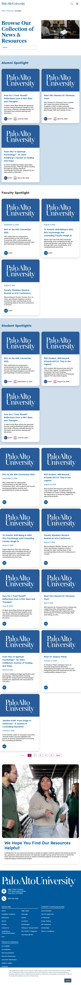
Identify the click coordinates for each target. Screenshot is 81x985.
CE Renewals (45, 918)
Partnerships (25, 924)
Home (4, 11)
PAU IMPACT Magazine (29, 931)
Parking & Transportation (29, 928)
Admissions (5, 918)
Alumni (4, 921)
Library (23, 918)
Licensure (5, 966)
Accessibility (6, 946)
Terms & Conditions (47, 931)
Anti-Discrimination (8, 953)
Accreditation (6, 949)
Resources (10, 11)
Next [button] (58, 755)
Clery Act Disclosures (8, 956)
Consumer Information (9, 960)
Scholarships (45, 928)
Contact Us (5, 928)
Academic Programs (8, 914)
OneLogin (24, 914)
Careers (4, 924)
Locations (24, 921)
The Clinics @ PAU (27, 935)
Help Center (25, 911)
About (4, 911)
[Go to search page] (72, 4)
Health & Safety (7, 963)
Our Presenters (46, 924)
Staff (10, 119)
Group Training (46, 921)
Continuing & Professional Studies (8, 932)
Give (3, 937)
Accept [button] (68, 980)
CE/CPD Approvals (47, 914)
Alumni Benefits (46, 911)
